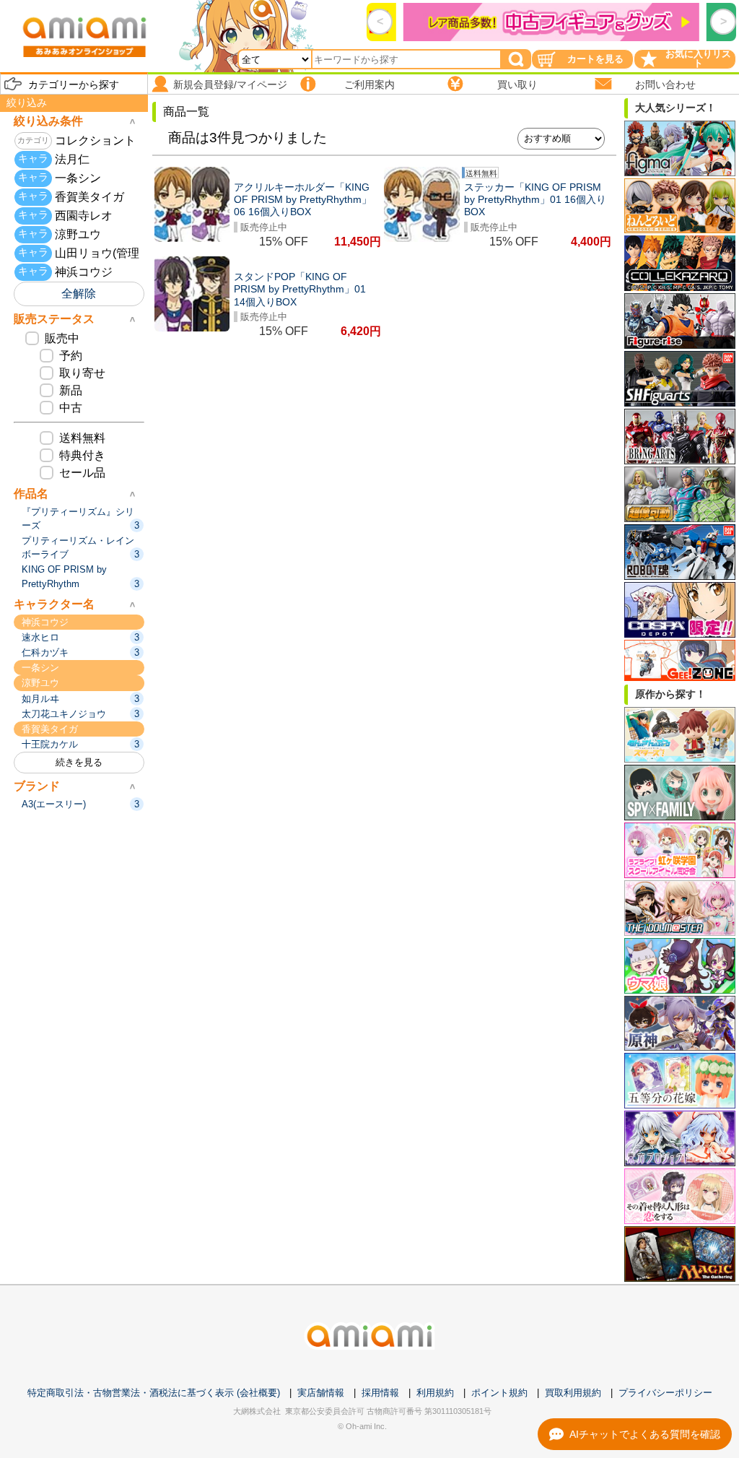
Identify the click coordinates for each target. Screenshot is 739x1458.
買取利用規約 (573, 1392)
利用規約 (435, 1392)
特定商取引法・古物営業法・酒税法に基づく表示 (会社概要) (153, 1392)
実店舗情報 (320, 1392)
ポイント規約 (499, 1392)
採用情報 (380, 1392)
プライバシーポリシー (665, 1392)
